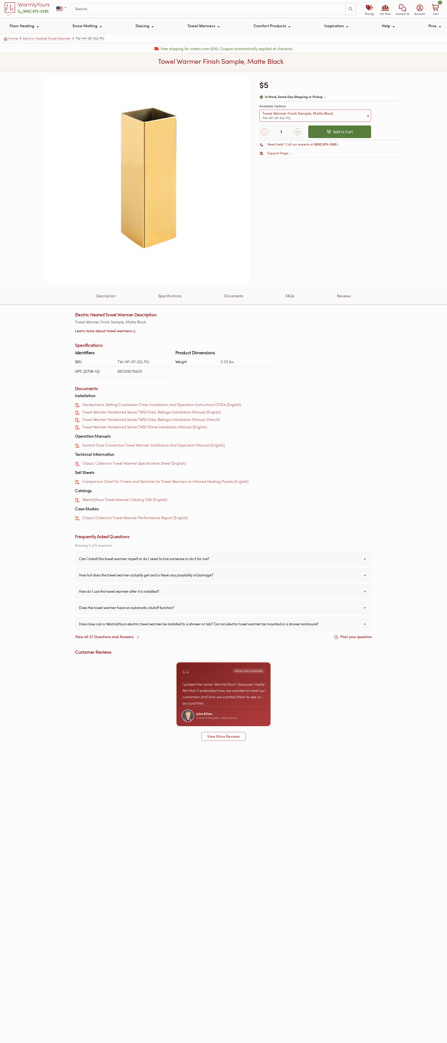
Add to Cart (343, 131)
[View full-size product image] (147, 179)
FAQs (290, 295)
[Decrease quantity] (264, 132)
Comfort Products (270, 25)
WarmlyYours (34, 4)
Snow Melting (85, 25)
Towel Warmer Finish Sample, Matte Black (297, 115)
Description (105, 295)
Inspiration (334, 25)
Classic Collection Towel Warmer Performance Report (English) (135, 517)
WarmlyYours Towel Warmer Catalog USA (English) (124, 499)
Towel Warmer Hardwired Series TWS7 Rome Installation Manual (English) (144, 426)
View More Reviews (223, 736)
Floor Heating (22, 25)
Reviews (344, 295)
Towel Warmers (201, 25)
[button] (402, 9)
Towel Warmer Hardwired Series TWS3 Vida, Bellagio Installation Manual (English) (151, 412)
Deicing (142, 25)
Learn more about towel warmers (103, 330)
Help (386, 25)
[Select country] (61, 9)
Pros (432, 25)
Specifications (170, 295)
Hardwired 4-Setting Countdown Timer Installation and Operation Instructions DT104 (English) (161, 404)
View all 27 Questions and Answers (105, 636)
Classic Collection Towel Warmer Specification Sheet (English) (134, 463)
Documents (233, 295)
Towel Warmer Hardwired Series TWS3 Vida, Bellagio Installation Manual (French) (151, 419)
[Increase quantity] (297, 132)
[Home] (11, 8)
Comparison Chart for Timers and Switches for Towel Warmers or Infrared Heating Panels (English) (165, 481)
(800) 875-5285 (35, 11)
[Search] (350, 9)
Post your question (355, 636)
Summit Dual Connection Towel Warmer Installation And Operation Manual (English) (153, 445)
